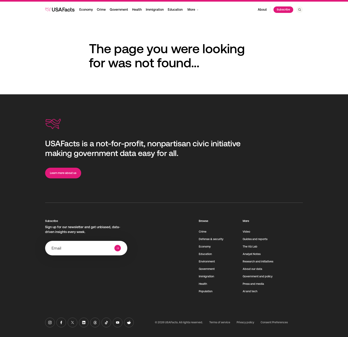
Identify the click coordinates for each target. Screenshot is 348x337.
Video (246, 231)
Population (205, 291)
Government (119, 9)
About (262, 9)
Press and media (253, 283)
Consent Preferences (274, 322)
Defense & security (211, 239)
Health (137, 9)
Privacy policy (245, 322)
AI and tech (250, 291)
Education (175, 9)
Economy (86, 9)
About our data (252, 268)
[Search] (299, 9)
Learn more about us (63, 173)
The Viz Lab (250, 246)
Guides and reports (255, 239)
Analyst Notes (252, 254)
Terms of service (219, 322)
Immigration (155, 9)
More (191, 9)
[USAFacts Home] (60, 9)
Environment (207, 261)
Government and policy (257, 276)
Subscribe (283, 9)
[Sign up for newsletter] (117, 248)
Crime (101, 9)
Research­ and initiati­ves (258, 261)
